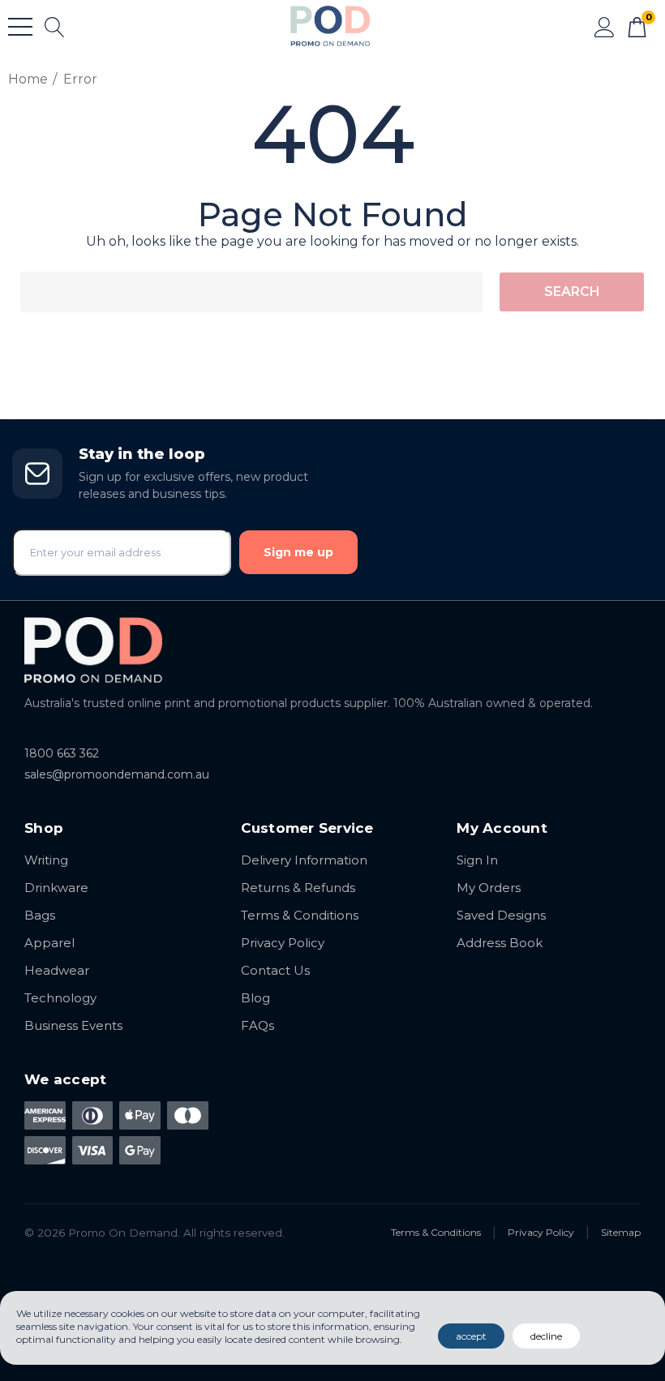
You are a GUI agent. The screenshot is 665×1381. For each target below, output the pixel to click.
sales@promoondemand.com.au (116, 774)
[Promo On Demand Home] (332, 650)
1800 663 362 (61, 753)
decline (546, 1336)
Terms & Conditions (299, 915)
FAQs (257, 1025)
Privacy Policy (282, 942)
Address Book (500, 942)
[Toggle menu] (20, 27)
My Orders (489, 887)
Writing (46, 860)
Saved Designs (501, 915)
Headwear (56, 970)
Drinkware (56, 887)
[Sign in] (604, 25)
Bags (39, 915)
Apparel (49, 942)
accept (471, 1336)
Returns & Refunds (298, 887)
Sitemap (621, 1232)
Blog (255, 998)
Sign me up (298, 552)
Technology (60, 998)
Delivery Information (304, 860)
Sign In (477, 860)
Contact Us (275, 970)
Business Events (73, 1025)
